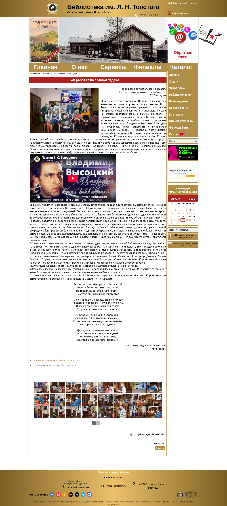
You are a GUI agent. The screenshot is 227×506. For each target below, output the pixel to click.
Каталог (181, 67)
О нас (79, 67)
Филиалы (147, 67)
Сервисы (113, 67)
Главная (45, 67)
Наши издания (179, 101)
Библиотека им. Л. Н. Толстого (113, 7)
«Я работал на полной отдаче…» (56, 360)
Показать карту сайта (112, 472)
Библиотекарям (180, 94)
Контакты (176, 114)
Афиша (174, 74)
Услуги (173, 81)
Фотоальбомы (179, 127)
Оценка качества (181, 120)
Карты (173, 134)
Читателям (177, 87)
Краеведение (178, 107)
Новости (46, 74)
